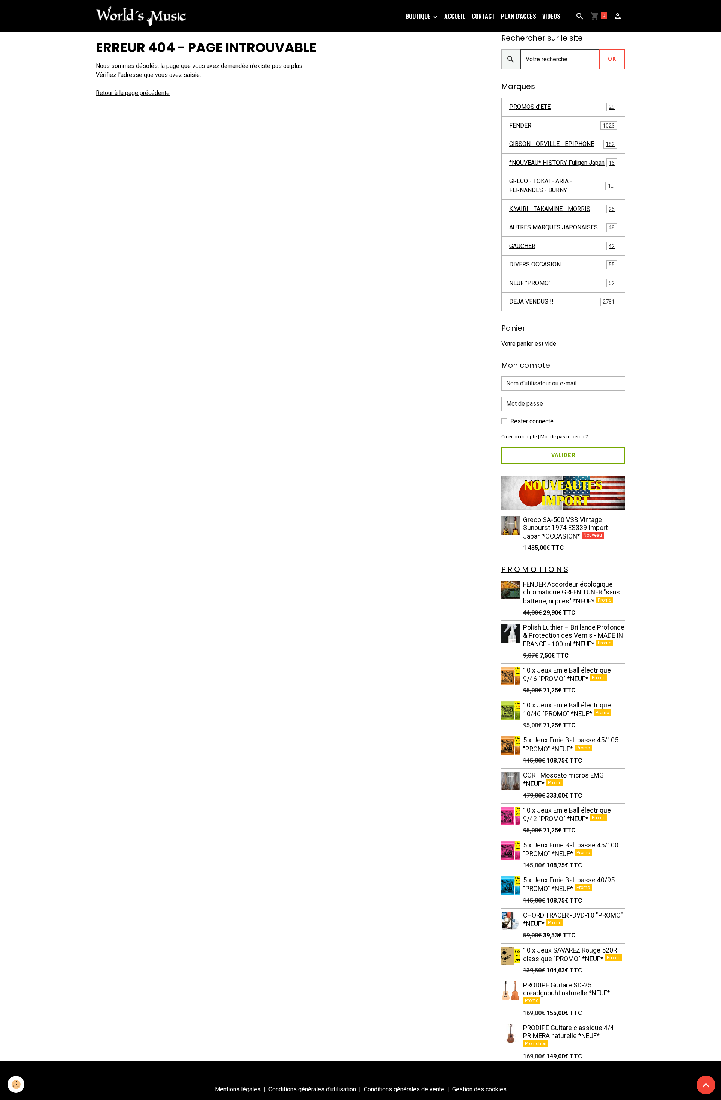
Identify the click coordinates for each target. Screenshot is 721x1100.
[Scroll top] (706, 1085)
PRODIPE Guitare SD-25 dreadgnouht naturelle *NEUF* (566, 989)
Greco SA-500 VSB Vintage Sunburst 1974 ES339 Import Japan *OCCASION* (565, 528)
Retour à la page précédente (133, 92)
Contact (483, 16)
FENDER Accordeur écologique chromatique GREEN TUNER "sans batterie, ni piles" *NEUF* (571, 593)
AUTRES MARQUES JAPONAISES (562, 227)
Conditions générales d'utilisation (312, 1089)
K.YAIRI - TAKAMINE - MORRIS (562, 208)
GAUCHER (562, 246)
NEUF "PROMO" (562, 283)
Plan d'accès (518, 16)
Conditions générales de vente (404, 1089)
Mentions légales (238, 1089)
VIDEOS (551, 16)
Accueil (455, 16)
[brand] (142, 16)
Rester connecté (532, 421)
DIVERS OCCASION (562, 264)
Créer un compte (519, 436)
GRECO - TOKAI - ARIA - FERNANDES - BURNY (563, 186)
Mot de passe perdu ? (564, 436)
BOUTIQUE (418, 16)
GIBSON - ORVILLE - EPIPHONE (562, 143)
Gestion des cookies (479, 1089)
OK (612, 59)
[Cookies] (16, 1084)
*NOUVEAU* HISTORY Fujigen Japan (562, 162)
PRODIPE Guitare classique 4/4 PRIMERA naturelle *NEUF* (568, 1032)
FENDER (562, 125)
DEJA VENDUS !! (562, 301)
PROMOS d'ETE (562, 106)
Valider (563, 455)
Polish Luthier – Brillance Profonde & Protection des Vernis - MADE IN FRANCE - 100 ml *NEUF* (573, 636)
